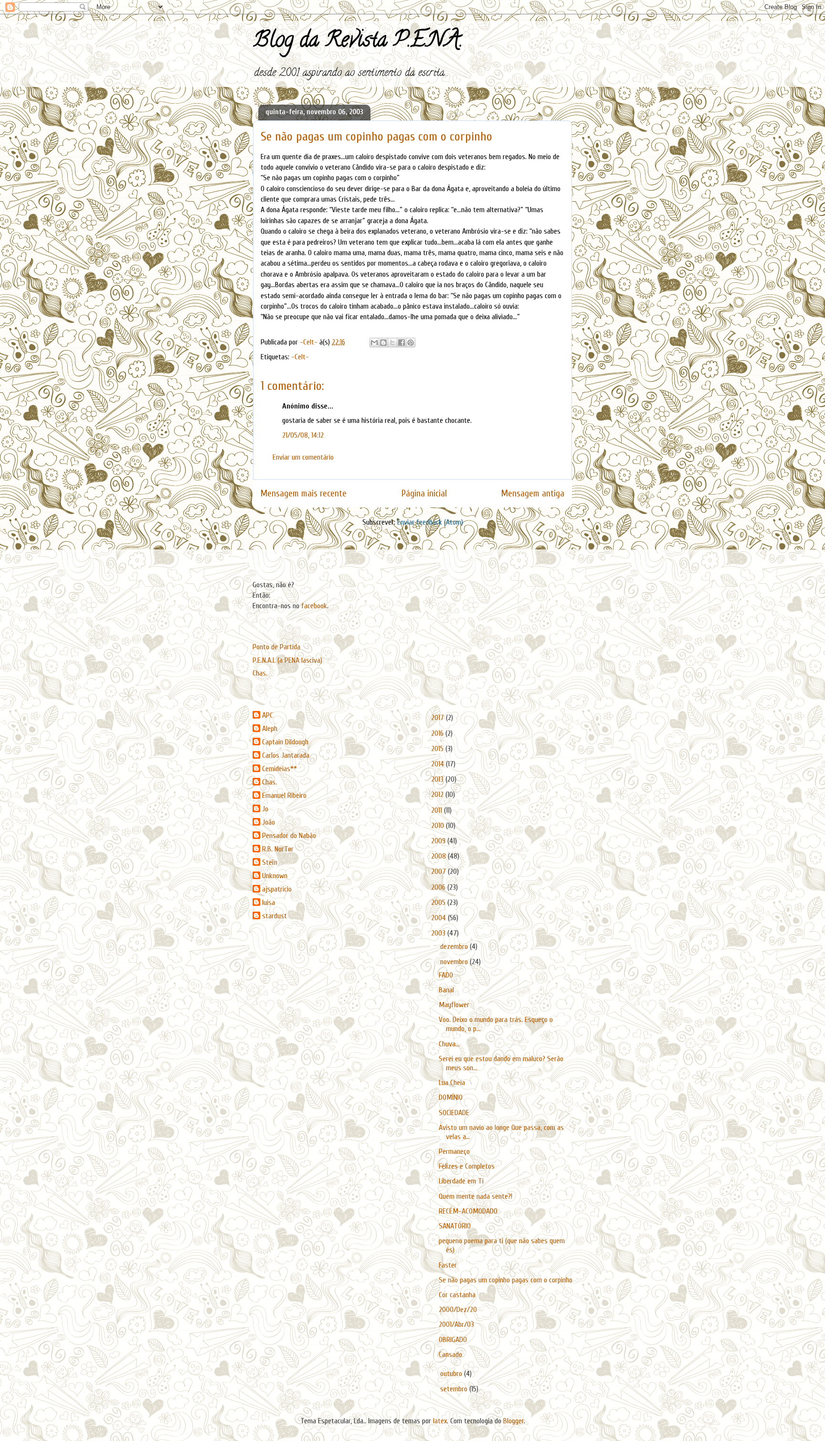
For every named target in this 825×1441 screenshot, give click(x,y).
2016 (438, 733)
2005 (439, 902)
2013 (438, 779)
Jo (265, 809)
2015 (438, 748)
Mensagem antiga (532, 493)
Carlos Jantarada (285, 755)
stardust (274, 916)
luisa (268, 902)
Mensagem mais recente (304, 493)
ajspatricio (277, 889)
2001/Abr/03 (456, 1324)
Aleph (269, 728)
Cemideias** (279, 768)
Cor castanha (457, 1294)
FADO (446, 975)
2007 (439, 871)
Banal (446, 990)
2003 (439, 933)
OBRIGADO (453, 1339)
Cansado (450, 1354)
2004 (439, 918)
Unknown (274, 875)
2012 (438, 794)
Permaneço (454, 1151)
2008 (439, 856)
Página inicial (424, 493)
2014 (438, 764)
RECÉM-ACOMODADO (468, 1211)
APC (267, 715)
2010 (438, 825)
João (268, 822)
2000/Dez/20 (458, 1309)
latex (440, 1421)
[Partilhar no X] (392, 342)
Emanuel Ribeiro (284, 795)
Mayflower (454, 1004)
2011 (437, 810)
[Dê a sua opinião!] (383, 342)
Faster (448, 1265)
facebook (314, 606)
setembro (454, 1389)
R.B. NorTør (278, 849)
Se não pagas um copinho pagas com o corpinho (505, 1280)
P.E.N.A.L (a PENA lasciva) (287, 660)
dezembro (455, 946)
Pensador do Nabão (289, 835)
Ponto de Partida (276, 647)
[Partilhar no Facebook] (401, 342)
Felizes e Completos (467, 1166)
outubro (452, 1373)
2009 (439, 841)
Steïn (269, 862)
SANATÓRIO (455, 1226)
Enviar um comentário (303, 457)
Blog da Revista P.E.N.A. (358, 42)
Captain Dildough (285, 742)
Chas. (260, 673)
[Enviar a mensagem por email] (374, 342)
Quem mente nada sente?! (475, 1196)
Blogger (513, 1421)
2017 (438, 717)
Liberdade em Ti (461, 1181)
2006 (439, 887)
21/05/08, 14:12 (303, 435)
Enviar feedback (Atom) (430, 522)
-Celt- (300, 357)
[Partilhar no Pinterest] (410, 342)
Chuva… (449, 1044)
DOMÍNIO (451, 1097)
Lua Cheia (452, 1082)
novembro (455, 961)
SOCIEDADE (454, 1112)
